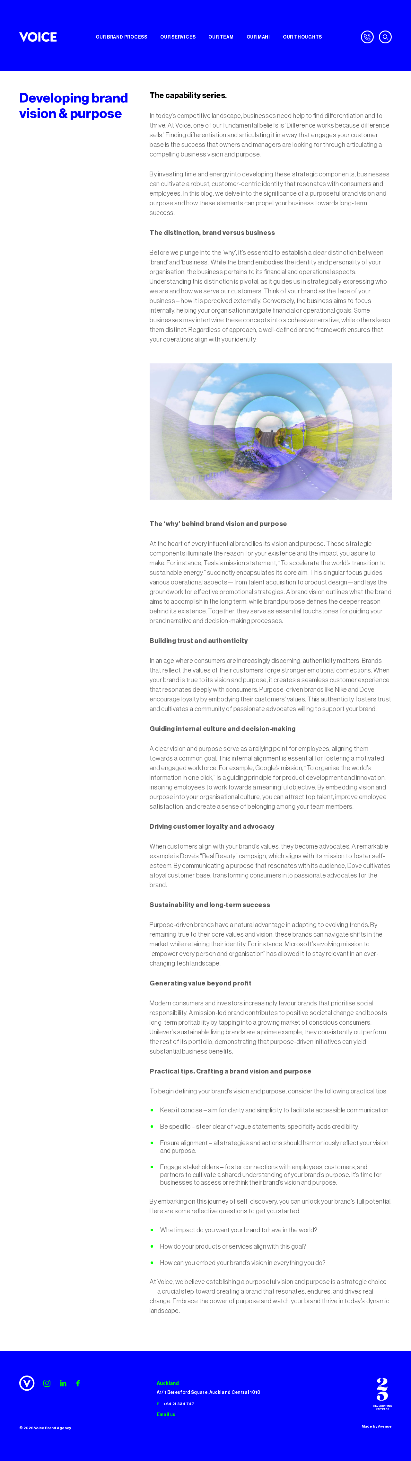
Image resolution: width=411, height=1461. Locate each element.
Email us (166, 1414)
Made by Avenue (377, 1426)
